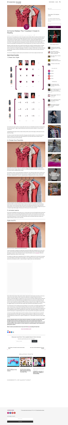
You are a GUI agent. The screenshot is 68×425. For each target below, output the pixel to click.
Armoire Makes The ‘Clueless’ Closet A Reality (23, 32)
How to (12, 368)
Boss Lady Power (41, 368)
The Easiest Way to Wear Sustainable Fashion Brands (55, 85)
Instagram (52, 70)
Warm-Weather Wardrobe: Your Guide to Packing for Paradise (55, 105)
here (29, 326)
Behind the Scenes (15, 35)
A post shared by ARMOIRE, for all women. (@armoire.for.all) (16, 294)
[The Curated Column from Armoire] (14, 3)
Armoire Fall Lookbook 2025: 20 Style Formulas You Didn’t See (25, 370)
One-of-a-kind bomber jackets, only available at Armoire (56, 100)
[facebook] (10, 412)
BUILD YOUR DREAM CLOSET (26, 328)
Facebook (52, 73)
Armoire (8, 35)
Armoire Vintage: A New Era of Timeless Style (56, 95)
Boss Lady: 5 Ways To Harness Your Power (56, 56)
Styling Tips (27, 368)
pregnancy (37, 252)
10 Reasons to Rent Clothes (55, 63)
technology (29, 35)
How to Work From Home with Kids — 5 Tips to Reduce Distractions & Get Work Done (56, 90)
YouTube (52, 78)
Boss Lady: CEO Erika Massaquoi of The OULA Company (37, 348)
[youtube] (15, 412)
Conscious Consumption (36, 369)
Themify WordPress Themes (40, 410)
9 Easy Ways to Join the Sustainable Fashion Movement (56, 60)
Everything (21, 35)
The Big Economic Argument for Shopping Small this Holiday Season (56, 48)
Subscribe (34, 341)
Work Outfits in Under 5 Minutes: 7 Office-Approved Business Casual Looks (55, 52)
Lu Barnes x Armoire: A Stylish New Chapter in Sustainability (38, 372)
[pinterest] (12, 412)
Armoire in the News (36, 368)
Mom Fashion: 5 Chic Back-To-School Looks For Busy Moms (16, 348)
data (26, 35)
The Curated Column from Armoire (26, 410)
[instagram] (8, 412)
